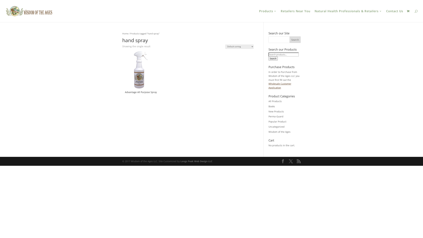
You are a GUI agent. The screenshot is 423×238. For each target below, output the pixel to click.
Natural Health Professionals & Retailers (347, 11)
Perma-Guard (276, 116)
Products (266, 11)
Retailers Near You (295, 11)
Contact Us (394, 11)
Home (125, 33)
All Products (275, 101)
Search (273, 58)
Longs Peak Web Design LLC (196, 161)
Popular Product (277, 121)
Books (272, 106)
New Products (276, 111)
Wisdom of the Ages (279, 131)
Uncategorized (277, 126)
